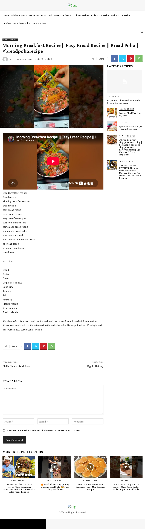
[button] (141, 31)
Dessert (123, 122)
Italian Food (113, 96)
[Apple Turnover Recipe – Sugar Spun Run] (112, 126)
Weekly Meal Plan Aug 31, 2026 (130, 114)
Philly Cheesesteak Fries (16, 365)
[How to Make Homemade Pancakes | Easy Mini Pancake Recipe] (90, 467)
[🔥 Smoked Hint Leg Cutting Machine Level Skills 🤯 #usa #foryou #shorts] (54, 467)
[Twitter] (122, 58)
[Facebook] (114, 58)
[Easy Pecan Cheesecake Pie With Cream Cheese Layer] (124, 81)
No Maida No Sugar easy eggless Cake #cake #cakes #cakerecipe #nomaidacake (126, 487)
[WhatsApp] (139, 58)
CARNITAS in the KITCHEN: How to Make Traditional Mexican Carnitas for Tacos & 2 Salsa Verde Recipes (130, 171)
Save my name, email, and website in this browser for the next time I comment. (44, 430)
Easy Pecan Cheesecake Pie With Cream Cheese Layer (123, 101)
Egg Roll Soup (95, 365)
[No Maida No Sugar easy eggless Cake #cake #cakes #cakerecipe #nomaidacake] (126, 467)
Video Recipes (10, 40)
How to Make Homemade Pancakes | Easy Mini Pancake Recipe (90, 487)
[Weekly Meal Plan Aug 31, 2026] (112, 113)
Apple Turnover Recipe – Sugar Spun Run (130, 127)
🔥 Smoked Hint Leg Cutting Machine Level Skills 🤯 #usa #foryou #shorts (54, 487)
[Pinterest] (130, 58)
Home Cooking (126, 109)
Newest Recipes (127, 136)
